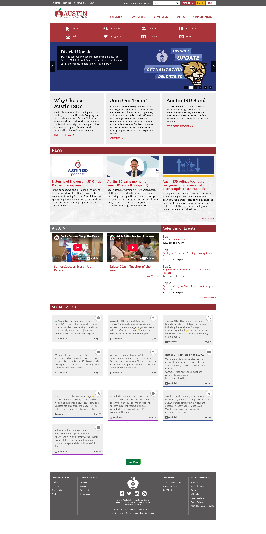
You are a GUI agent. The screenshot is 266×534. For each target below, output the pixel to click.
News (189, 36)
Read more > (104, 63)
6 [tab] (210, 87)
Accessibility (118, 509)
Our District (116, 16)
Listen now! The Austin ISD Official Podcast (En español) (77, 183)
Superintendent (197, 498)
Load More (133, 461)
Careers (181, 16)
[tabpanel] (133, 66)
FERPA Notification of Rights (202, 506)
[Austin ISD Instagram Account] (144, 493)
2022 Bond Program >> (181, 126)
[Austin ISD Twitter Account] (129, 493)
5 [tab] (205, 87)
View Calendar (209, 297)
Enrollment (84, 490)
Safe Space (147, 3)
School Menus (85, 494)
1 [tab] (186, 87)
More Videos (152, 276)
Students (56, 3)
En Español (126, 3)
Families (67, 3)
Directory (136, 3)
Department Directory (172, 482)
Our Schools (139, 16)
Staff (92, 3)
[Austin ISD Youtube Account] (137, 493)
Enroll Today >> (64, 134)
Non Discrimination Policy (121, 513)
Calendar (153, 36)
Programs (116, 36)
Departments (161, 16)
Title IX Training (197, 502)
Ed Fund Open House (174, 239)
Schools (77, 36)
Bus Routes (84, 486)
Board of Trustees (198, 486)
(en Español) (148, 509)
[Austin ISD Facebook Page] (122, 493)
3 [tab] (195, 87)
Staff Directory (169, 490)
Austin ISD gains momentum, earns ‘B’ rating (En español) (128, 183)
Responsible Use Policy (133, 509)
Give (212, 3)
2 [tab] (190, 87)
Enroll (76, 28)
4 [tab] (200, 87)
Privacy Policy (137, 513)
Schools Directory (170, 486)
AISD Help (195, 494)
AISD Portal (192, 28)
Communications (202, 16)
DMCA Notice (150, 513)
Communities (80, 3)
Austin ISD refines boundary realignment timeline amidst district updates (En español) (184, 185)
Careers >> (116, 138)
